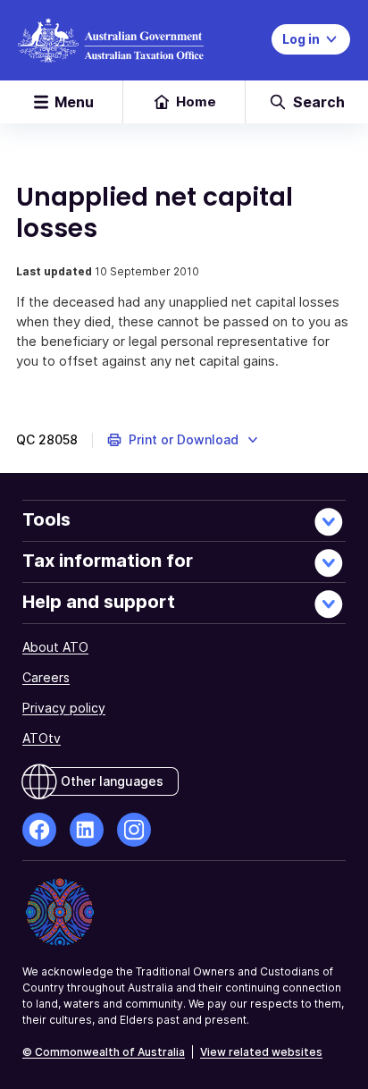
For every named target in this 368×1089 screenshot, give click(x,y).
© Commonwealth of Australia (103, 1052)
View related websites (261, 1052)
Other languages (112, 781)
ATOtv (41, 738)
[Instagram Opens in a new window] (134, 830)
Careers (46, 677)
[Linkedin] (87, 830)
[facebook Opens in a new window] (39, 830)
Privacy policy (63, 707)
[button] (183, 440)
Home (196, 101)
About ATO (55, 646)
